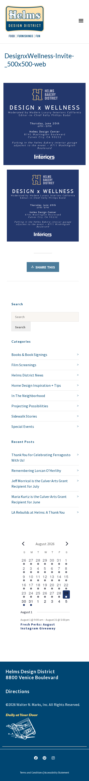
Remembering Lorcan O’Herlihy (36, 470)
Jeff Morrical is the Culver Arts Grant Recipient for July (39, 484)
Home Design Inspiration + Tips (36, 385)
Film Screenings (23, 365)
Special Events (22, 426)
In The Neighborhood (28, 395)
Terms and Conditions (31, 772)
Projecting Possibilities (29, 406)
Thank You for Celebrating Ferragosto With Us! (41, 457)
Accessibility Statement (56, 772)
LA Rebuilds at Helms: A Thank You (38, 512)
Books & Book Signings (29, 354)
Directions (17, 691)
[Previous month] (23, 544)
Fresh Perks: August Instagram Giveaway (38, 626)
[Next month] (67, 544)
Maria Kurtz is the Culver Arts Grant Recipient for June (39, 499)
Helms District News (27, 375)
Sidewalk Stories (24, 416)
